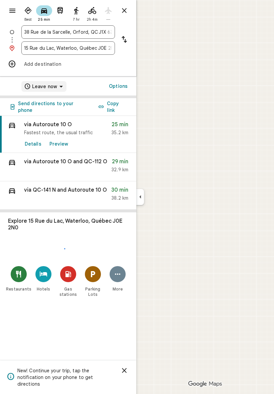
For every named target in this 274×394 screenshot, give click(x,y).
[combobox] (68, 32)
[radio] (28, 12)
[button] (68, 167)
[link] (68, 134)
